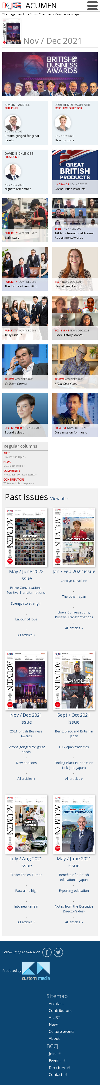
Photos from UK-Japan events (19, 472)
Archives (56, 1003)
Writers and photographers (17, 481)
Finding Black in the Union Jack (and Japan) (73, 765)
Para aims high (26, 890)
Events (54, 1060)
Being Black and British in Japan (74, 733)
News (54, 1024)
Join (52, 1053)
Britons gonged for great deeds (26, 749)
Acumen (41, 5)
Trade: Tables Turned (26, 875)
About (54, 1038)
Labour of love (26, 619)
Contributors (60, 1010)
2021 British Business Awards (26, 733)
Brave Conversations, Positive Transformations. (26, 590)
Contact (55, 1074)
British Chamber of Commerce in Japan (11, 6)
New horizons (26, 763)
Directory (57, 1067)
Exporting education (74, 890)
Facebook (47, 952)
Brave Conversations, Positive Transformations (74, 614)
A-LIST (54, 1017)
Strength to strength (26, 603)
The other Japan (74, 596)
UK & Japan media (13, 463)
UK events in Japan (13, 455)
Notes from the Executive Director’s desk (74, 908)
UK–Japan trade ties (74, 747)
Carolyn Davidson (74, 580)
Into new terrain (26, 906)
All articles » (26, 635)
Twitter (58, 952)
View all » (59, 498)
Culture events (61, 1031)
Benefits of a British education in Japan (74, 877)
